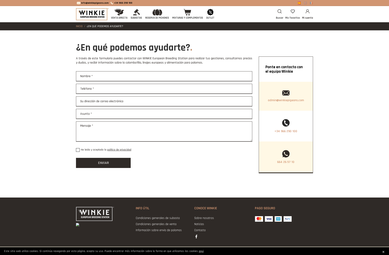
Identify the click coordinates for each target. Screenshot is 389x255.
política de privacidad (119, 150)
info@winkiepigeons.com (95, 2)
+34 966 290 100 (123, 2)
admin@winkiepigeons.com (286, 100)
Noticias (199, 224)
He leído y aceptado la (106, 149)
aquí (201, 251)
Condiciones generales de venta (156, 224)
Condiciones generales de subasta (158, 218)
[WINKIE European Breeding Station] (92, 14)
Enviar (103, 162)
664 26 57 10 (285, 162)
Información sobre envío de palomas (159, 230)
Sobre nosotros (204, 218)
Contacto (200, 230)
